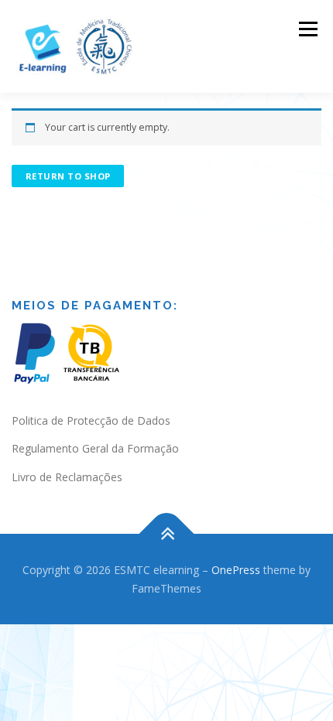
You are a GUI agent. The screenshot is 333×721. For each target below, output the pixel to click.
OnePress (235, 569)
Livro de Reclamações (67, 477)
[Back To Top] (166, 533)
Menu (307, 29)
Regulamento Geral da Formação (95, 448)
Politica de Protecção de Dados (91, 420)
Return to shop (68, 176)
